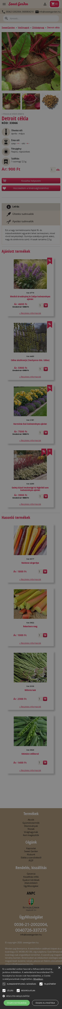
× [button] (59, 968)
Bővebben (38, 979)
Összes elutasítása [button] (45, 1003)
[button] (4, 984)
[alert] (31, 504)
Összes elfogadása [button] (17, 1003)
